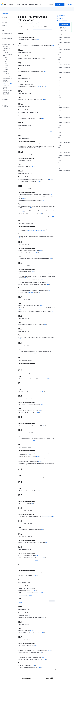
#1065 (51, 194)
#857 (48, 378)
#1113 (53, 216)
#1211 (51, 131)
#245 (41, 652)
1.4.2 (20, 508)
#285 (40, 667)
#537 (36, 575)
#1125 (33, 166)
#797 (37, 412)
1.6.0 (20, 444)
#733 (43, 459)
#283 (36, 645)
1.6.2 (20, 417)
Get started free (64, 24)
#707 (41, 477)
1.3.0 (20, 564)
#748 (39, 461)
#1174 (37, 144)
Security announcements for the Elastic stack (42, 29)
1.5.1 (20, 482)
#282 (29, 648)
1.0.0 (20, 637)
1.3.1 (20, 546)
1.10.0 (20, 220)
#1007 (40, 250)
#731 (29, 454)
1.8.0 (20, 357)
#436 (42, 592)
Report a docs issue (62, 16)
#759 (34, 440)
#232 (39, 654)
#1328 (45, 71)
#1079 (23, 198)
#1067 (29, 207)
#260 (49, 650)
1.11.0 (20, 185)
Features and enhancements (26, 37)
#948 (26, 277)
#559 (36, 555)
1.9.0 (20, 262)
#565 (44, 557)
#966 (33, 271)
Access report (22, 1)
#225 (43, 657)
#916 (45, 324)
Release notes (58, 9)
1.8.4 (20, 296)
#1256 (39, 86)
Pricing (36, 4)
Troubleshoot (64, 9)
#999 (47, 284)
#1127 (32, 160)
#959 (52, 311)
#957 (49, 290)
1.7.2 (20, 370)
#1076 (23, 211)
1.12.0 (20, 170)
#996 (49, 282)
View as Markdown (62, 15)
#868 (32, 366)
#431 (30, 595)
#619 (42, 529)
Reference (71, 9)
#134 (44, 617)
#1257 (45, 86)
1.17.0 (20, 33)
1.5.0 (20, 495)
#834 (43, 391)
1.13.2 (20, 122)
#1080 (40, 213)
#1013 (51, 258)
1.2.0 (20, 579)
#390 (31, 630)
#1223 (44, 99)
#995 (42, 279)
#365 (29, 615)
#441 (36, 588)
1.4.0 (20, 533)
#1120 (39, 181)
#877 (35, 353)
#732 (37, 456)
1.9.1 (20, 241)
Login (72, 1)
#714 (25, 465)
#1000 (40, 292)
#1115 (50, 179)
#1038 (42, 230)
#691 (38, 490)
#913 (20, 338)
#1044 (20, 237)
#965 (20, 309)
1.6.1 (20, 430)
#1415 (50, 58)
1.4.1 (20, 520)
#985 (37, 252)
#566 (36, 560)
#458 (40, 573)
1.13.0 (20, 151)
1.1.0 (20, 606)
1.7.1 (19, 383)
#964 (41, 305)
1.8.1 (20, 343)
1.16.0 (20, 49)
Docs (40, 4)
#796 (40, 410)
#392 (43, 632)
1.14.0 (20, 103)
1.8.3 (20, 315)
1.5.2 (20, 469)
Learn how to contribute (63, 20)
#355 (34, 665)
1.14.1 (20, 90)
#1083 (42, 200)
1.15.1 (20, 62)
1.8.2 (20, 328)
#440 (35, 590)
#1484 (52, 45)
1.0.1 (20, 621)
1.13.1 (20, 135)
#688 (42, 404)
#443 (20, 602)
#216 (45, 659)
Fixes (19, 43)
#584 (46, 542)
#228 (54, 669)
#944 (49, 273)
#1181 (38, 147)
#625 (53, 516)
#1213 (42, 118)
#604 (32, 503)
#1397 (37, 39)
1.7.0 (20, 396)
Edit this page (61, 18)
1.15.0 (20, 75)
